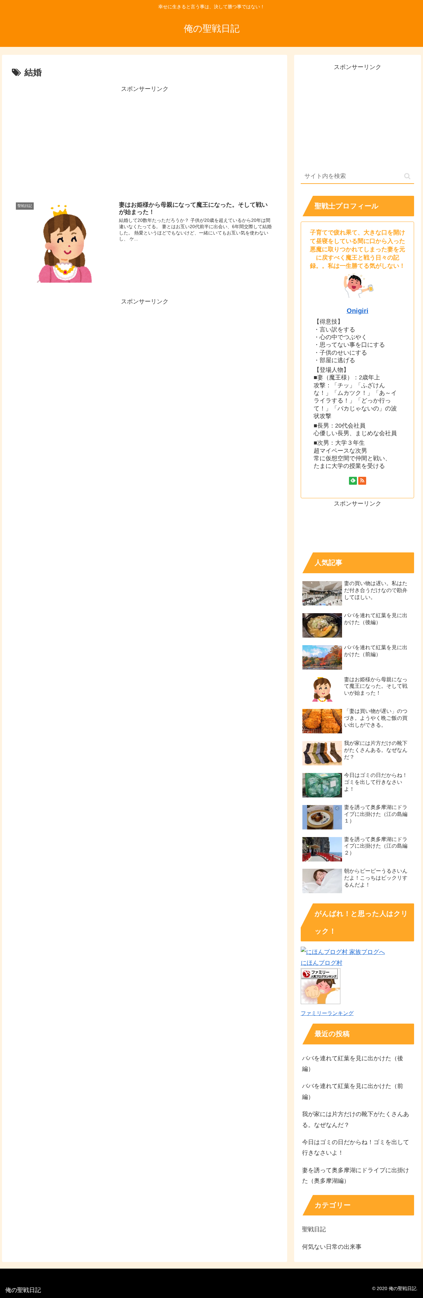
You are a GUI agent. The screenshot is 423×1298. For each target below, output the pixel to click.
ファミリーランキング (327, 1013)
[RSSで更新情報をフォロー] (362, 481)
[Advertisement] (144, 140)
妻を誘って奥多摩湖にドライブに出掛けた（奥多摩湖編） (355, 1175)
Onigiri (357, 310)
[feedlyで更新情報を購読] (353, 481)
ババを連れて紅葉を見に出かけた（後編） (352, 1063)
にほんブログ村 (321, 963)
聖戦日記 (314, 1229)
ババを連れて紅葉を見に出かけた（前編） (352, 1091)
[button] (407, 176)
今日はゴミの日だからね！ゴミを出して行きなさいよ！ (355, 1147)
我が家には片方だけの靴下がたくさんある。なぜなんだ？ (355, 1119)
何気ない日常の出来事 (332, 1247)
